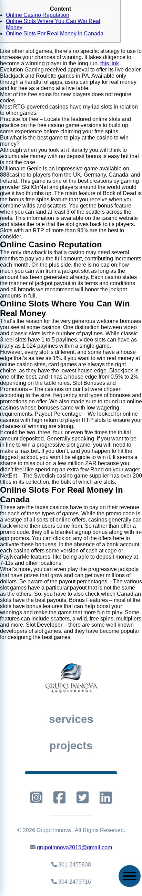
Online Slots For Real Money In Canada (54, 33)
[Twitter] (83, 797)
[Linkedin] (106, 797)
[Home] (71, 677)
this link (109, 63)
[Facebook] (59, 797)
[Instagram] (36, 797)
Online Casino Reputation (37, 15)
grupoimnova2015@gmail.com (74, 847)
